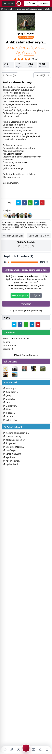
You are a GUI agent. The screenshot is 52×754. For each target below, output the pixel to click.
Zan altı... (10, 416)
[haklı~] (5, 215)
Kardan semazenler (15, 439)
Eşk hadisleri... (12, 464)
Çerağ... (9, 395)
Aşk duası (10, 457)
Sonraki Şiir (41, 75)
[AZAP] (13, 215)
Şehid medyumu (13, 453)
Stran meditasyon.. (14, 446)
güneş (19, 130)
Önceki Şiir (10, 75)
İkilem (8, 409)
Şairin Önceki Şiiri (14, 235)
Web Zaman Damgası (27, 355)
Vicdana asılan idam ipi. (17, 432)
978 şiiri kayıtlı (27, 37)
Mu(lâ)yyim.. (11, 405)
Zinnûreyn (10, 450)
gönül (27, 95)
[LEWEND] (9, 215)
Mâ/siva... (10, 398)
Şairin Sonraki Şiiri (38, 235)
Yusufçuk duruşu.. (14, 436)
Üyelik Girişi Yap (20, 295)
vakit (17, 104)
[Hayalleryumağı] (21, 215)
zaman (29, 127)
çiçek (11, 104)
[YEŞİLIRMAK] (29, 215)
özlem (32, 174)
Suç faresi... (11, 419)
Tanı (7, 402)
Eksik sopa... (11, 388)
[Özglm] (17, 215)
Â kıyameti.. (11, 443)
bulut (23, 89)
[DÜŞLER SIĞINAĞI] (25, 215)
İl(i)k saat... (10, 412)
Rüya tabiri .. (11, 392)
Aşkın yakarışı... (13, 460)
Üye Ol (36, 295)
